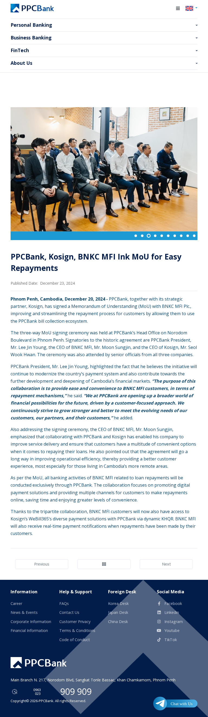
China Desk (118, 621)
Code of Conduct (74, 639)
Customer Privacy (74, 621)
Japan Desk (118, 612)
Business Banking (31, 37)
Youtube (171, 630)
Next (166, 564)
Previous (41, 564)
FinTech (20, 50)
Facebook (172, 603)
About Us (21, 63)
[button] (178, 8)
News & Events (24, 612)
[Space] (39, 662)
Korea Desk (118, 603)
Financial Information (29, 630)
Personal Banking (31, 25)
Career (16, 603)
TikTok (170, 639)
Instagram (173, 621)
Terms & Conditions (77, 630)
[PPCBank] (32, 8)
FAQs (64, 603)
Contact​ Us (69, 612)
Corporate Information (31, 621)
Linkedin (171, 612)
